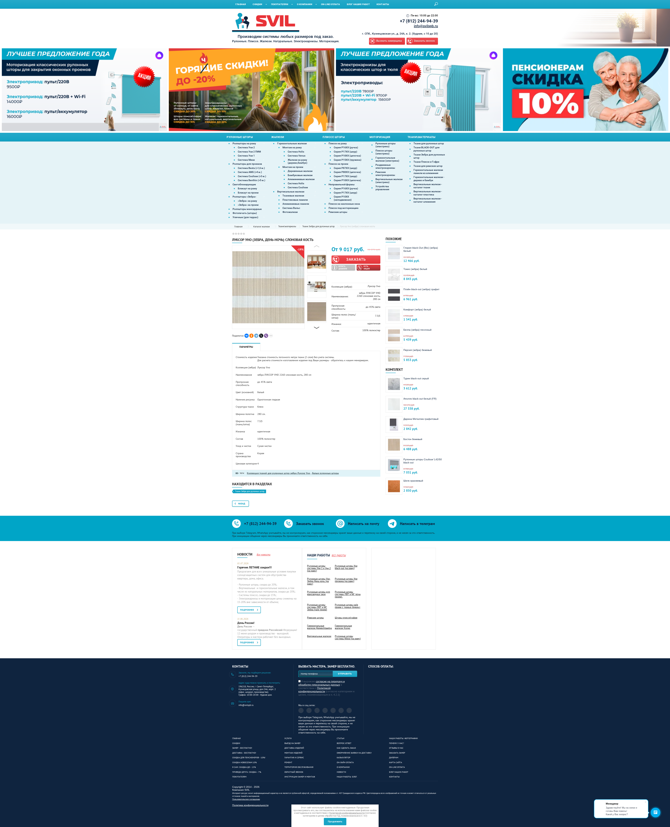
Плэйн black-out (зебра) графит (421, 289)
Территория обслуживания (298, 767)
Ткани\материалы (287, 226)
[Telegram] (256, 336)
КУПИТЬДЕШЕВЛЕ (342, 267)
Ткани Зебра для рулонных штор (318, 226)
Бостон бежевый (412, 439)
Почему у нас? (396, 743)
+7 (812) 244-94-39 (419, 21)
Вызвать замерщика (389, 40)
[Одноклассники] (251, 336)
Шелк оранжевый (413, 480)
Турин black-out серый (416, 378)
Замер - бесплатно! (242, 748)
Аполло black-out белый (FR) (420, 398)
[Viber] (266, 336)
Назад (241, 503)
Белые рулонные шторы (325, 473)
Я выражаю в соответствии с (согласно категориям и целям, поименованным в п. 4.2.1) (326, 688)
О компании (343, 767)
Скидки (236, 743)
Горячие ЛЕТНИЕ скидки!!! (254, 567)
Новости (341, 772)
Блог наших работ (398, 772)
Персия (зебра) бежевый (417, 350)
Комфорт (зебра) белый (417, 309)
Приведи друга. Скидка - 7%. (247, 772)
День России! (245, 623)
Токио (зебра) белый (415, 269)
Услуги (288, 738)
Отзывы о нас (396, 748)
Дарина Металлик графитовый (420, 419)
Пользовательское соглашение (246, 799)
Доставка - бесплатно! (244, 752)
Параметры (246, 346)
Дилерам (393, 757)
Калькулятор (343, 757)
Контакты (394, 776)
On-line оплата (397, 767)
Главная (236, 738)
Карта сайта (395, 762)
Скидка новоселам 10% (244, 762)
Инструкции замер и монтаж (299, 776)
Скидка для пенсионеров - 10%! (248, 757)
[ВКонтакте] (246, 336)
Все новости (263, 554)
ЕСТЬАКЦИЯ (367, 267)
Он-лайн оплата (345, 762)
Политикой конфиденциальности (314, 689)
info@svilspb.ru (426, 26)
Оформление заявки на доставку (354, 752)
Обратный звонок (293, 772)
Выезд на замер (292, 743)
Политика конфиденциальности (250, 805)
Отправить (345, 673)
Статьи (340, 738)
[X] (261, 336)
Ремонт (288, 762)
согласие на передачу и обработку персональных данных (321, 683)
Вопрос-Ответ (344, 743)
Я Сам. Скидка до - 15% (244, 767)
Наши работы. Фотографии (403, 738)
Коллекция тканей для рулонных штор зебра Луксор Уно (278, 473)
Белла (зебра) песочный (417, 329)
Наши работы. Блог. (347, 776)
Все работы (339, 555)
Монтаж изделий (293, 752)
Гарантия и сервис (294, 757)
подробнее (247, 609)
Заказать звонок (424, 40)
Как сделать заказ (346, 748)
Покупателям (239, 776)
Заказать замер (397, 752)
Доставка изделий (294, 748)
